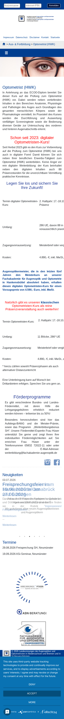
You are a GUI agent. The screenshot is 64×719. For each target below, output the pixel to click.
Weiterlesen (9, 525)
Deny (32, 684)
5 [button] (39, 536)
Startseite (55, 37)
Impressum (8, 37)
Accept (32, 693)
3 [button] (29, 536)
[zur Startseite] (3, 44)
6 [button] (44, 536)
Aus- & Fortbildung (19, 44)
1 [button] (19, 536)
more (32, 702)
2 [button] (24, 536)
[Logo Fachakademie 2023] (32, 633)
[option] (32, 67)
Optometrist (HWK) (44, 44)
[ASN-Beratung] (32, 610)
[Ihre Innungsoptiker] (32, 587)
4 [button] (34, 536)
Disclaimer (35, 37)
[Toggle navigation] (6, 53)
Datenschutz (22, 37)
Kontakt (45, 37)
